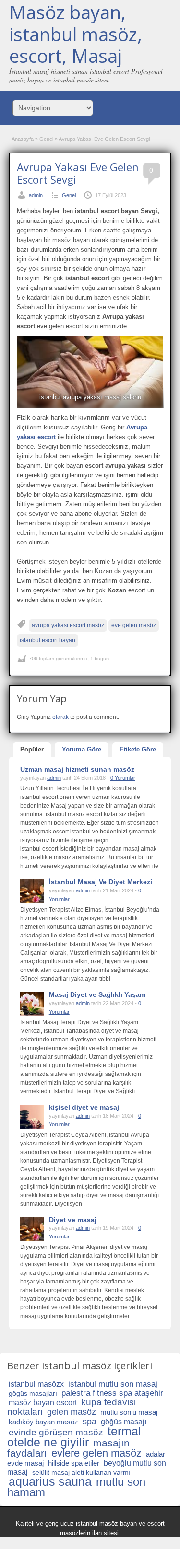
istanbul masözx (36, 1384)
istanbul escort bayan (47, 640)
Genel (46, 139)
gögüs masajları (33, 1393)
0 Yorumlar (122, 778)
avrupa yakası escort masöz (68, 625)
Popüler (32, 749)
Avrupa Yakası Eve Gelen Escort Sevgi (78, 173)
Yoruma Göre (81, 749)
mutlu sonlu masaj (128, 1412)
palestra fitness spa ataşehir (112, 1393)
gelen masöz (71, 1412)
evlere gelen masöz (96, 1453)
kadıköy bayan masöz (43, 1422)
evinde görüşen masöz (56, 1432)
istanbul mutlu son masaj (112, 1383)
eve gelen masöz (133, 625)
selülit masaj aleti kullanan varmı (81, 1472)
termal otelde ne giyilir (74, 1436)
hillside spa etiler (73, 1463)
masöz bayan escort (43, 1403)
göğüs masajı (123, 1422)
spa (89, 1421)
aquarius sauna (50, 1481)
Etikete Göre (138, 749)
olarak (60, 717)
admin (36, 195)
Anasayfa (23, 139)
